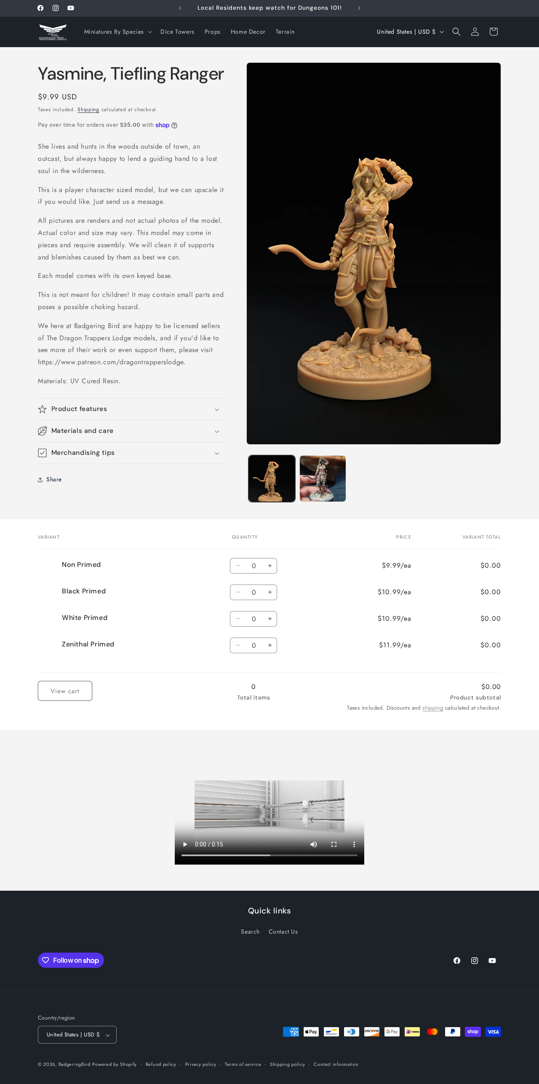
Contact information (336, 1064)
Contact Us (283, 931)
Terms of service (243, 1064)
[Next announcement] (359, 8)
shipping (432, 708)
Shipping (88, 109)
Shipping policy (287, 1064)
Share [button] (54, 479)
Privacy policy (200, 1064)
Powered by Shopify (114, 1064)
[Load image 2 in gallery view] (322, 478)
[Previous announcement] (180, 8)
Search (250, 931)
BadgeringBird (75, 1064)
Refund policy (161, 1064)
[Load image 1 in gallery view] (271, 478)
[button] (117, 31)
